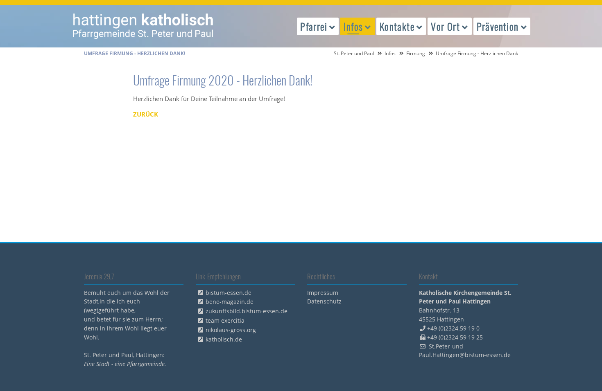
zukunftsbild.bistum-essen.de (246, 311)
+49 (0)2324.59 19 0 (453, 328)
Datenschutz (324, 301)
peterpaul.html (143, 26)
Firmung (415, 53)
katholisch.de (224, 339)
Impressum (322, 293)
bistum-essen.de (228, 293)
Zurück (145, 114)
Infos (390, 53)
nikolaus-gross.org (231, 330)
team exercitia (225, 320)
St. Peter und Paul (354, 53)
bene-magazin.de (229, 302)
